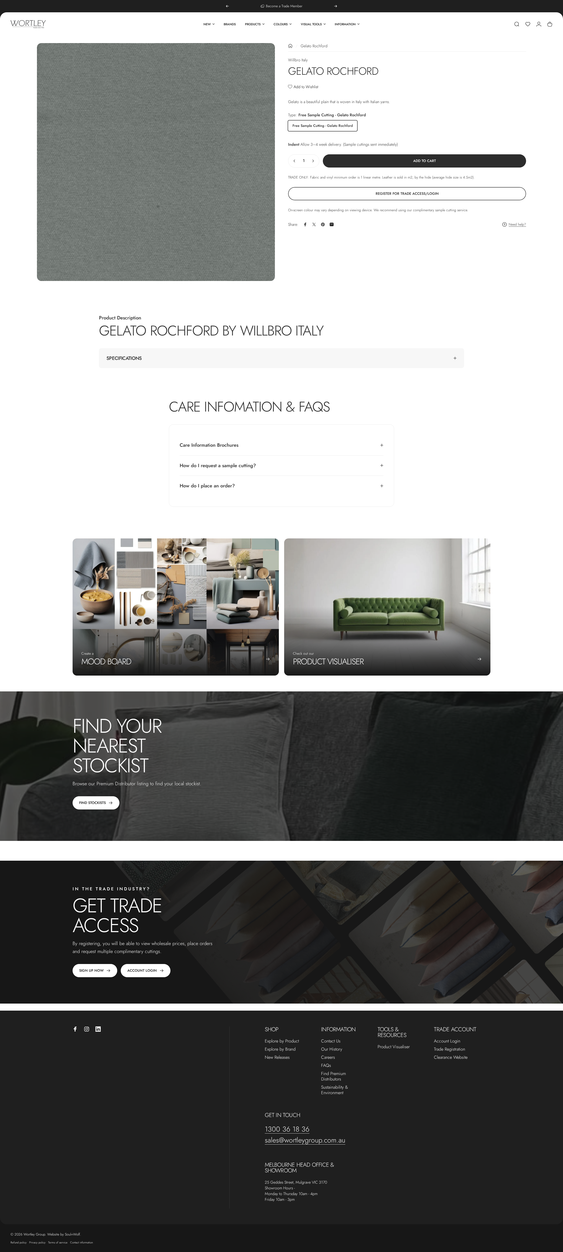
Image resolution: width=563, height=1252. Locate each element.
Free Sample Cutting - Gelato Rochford (322, 125)
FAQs (326, 1065)
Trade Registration (449, 1049)
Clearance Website (451, 1057)
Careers (328, 1057)
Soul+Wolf (72, 1234)
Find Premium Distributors (333, 1076)
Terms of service (58, 1242)
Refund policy (19, 1242)
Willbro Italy (298, 60)
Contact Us (330, 1041)
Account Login (447, 1041)
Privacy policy (37, 1242)
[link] (407, 193)
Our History (331, 1049)
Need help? (517, 224)
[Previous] (227, 6)
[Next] (335, 6)
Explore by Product (282, 1041)
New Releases (277, 1057)
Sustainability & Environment (334, 1089)
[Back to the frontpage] (290, 46)
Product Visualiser (394, 1047)
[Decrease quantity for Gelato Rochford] (293, 161)
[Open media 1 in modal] (156, 162)
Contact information (81, 1242)
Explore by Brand (280, 1049)
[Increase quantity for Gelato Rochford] (314, 161)
